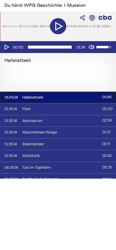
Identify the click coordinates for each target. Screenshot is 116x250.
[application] (58, 47)
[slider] (50, 47)
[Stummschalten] (92, 47)
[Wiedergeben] (6, 47)
